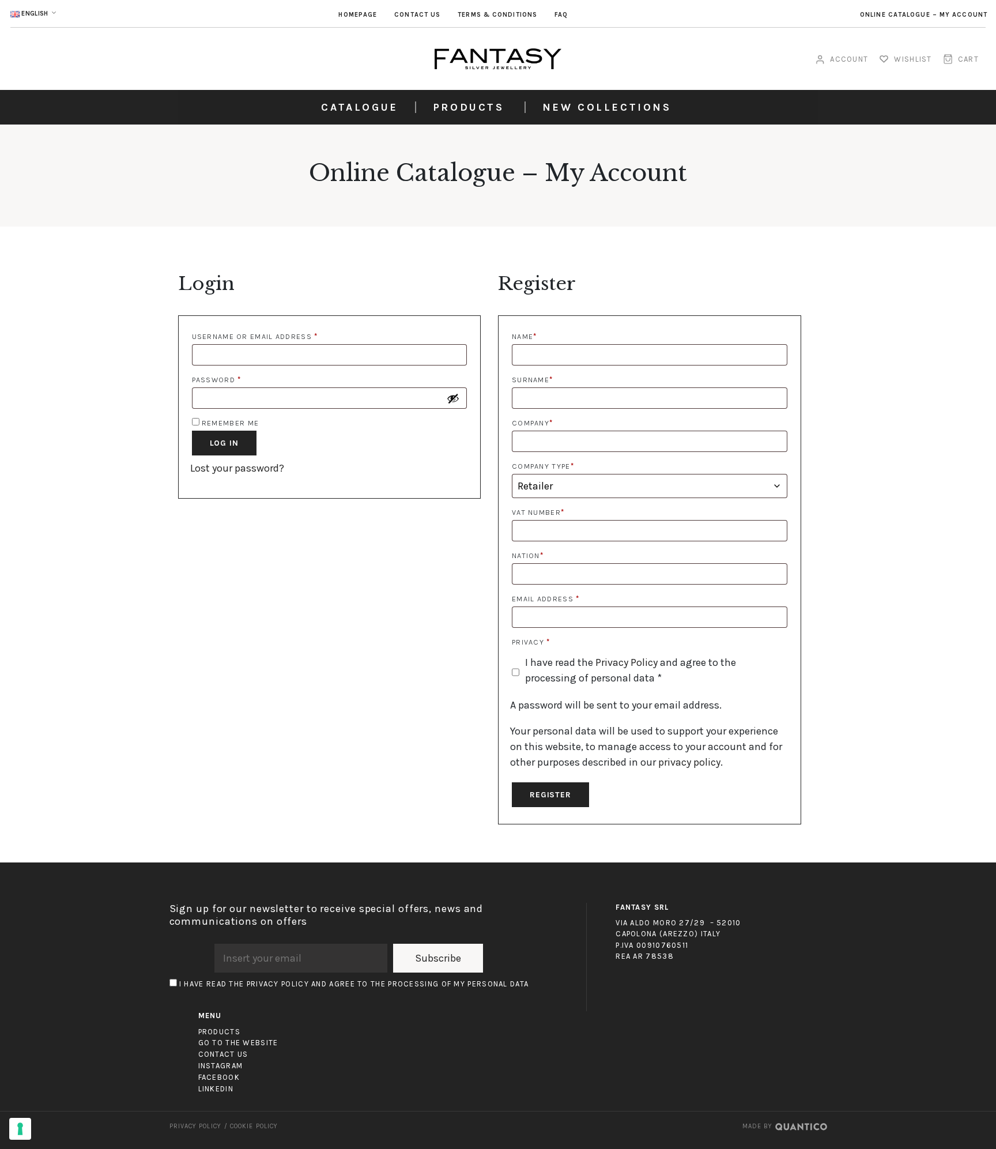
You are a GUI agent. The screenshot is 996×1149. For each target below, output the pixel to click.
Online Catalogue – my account (923, 14)
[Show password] (453, 398)
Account (849, 59)
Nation (528, 555)
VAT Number (538, 512)
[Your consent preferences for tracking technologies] (20, 1129)
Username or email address (255, 336)
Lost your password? (237, 468)
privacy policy (689, 762)
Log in (224, 443)
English (35, 13)
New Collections (606, 107)
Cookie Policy (254, 1126)
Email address (546, 598)
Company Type (543, 466)
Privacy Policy (626, 662)
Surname (532, 379)
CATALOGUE (359, 107)
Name (524, 336)
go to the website (238, 1042)
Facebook (219, 1077)
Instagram (220, 1065)
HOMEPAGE (357, 14)
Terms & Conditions (497, 14)
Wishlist (912, 59)
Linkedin (215, 1088)
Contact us (417, 14)
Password (217, 379)
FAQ (561, 14)
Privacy (531, 642)
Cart (968, 59)
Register (550, 795)
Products (468, 107)
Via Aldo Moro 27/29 (660, 922)
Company (532, 423)
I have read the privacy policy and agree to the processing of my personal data (354, 984)
